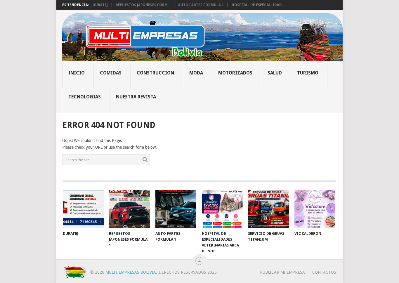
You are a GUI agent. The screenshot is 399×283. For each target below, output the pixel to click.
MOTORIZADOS (235, 73)
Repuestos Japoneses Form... (143, 5)
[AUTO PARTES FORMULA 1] (175, 209)
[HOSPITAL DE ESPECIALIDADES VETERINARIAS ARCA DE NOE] (222, 209)
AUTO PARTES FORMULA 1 (201, 5)
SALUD (275, 73)
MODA (196, 73)
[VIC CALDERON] (314, 209)
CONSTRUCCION (155, 73)
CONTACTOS (324, 272)
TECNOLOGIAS (84, 97)
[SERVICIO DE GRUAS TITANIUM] (268, 209)
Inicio (76, 73)
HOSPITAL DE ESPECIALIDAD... (258, 5)
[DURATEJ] (83, 209)
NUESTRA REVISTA (136, 97)
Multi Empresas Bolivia (130, 272)
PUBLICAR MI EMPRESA (282, 272)
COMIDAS (111, 73)
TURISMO (307, 73)
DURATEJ (100, 5)
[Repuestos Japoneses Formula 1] (129, 209)
